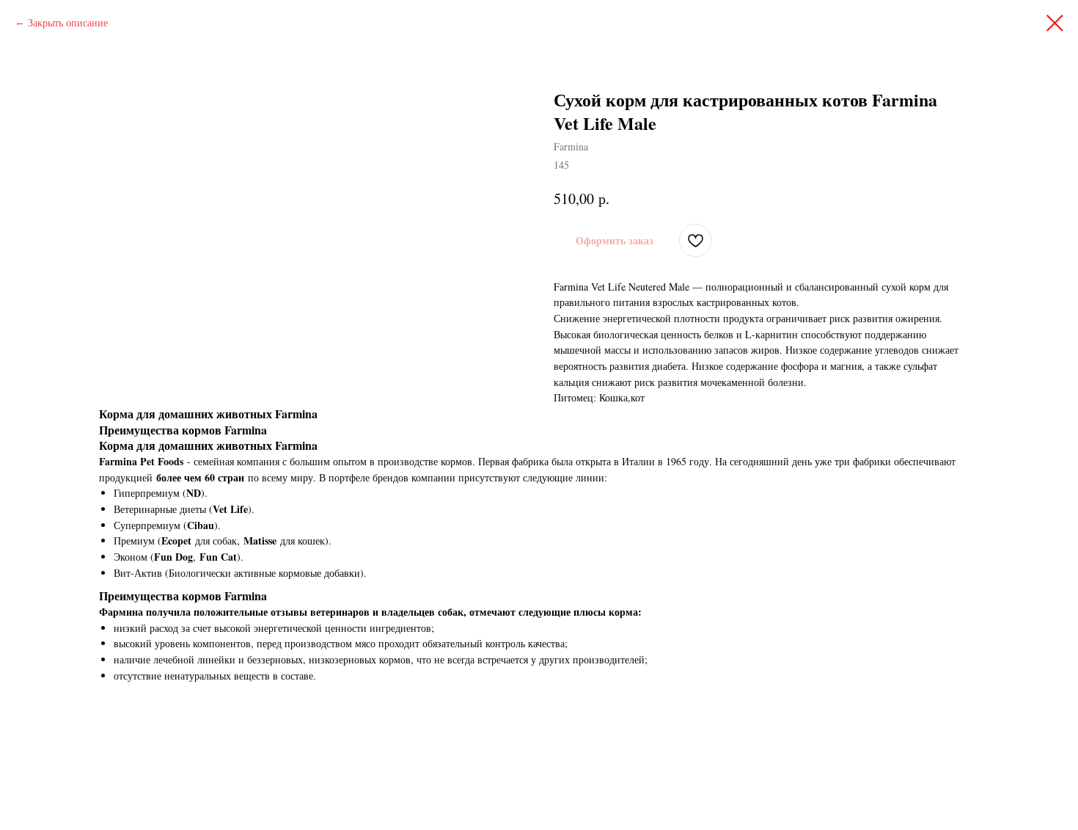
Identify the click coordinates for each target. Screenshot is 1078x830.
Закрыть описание (68, 22)
